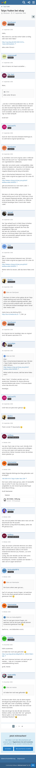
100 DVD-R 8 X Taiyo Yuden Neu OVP (13, 478)
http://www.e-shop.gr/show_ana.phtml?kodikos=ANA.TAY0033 (14, 181)
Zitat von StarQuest (12, 292)
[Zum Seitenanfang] (33, 765)
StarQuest (6, 13)
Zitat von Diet (10, 356)
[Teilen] (33, 16)
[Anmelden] (29, 2)
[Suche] (24, 2)
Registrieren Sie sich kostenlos (23, 742)
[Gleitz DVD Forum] (4, 2)
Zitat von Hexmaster (12, 582)
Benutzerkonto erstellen (23, 749)
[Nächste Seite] (22, 726)
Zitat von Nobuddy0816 (13, 617)
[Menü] (33, 2)
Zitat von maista (11, 687)
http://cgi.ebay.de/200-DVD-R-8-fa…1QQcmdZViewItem (13, 43)
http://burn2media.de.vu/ (10, 314)
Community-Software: (18, 765)
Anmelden (8, 749)
